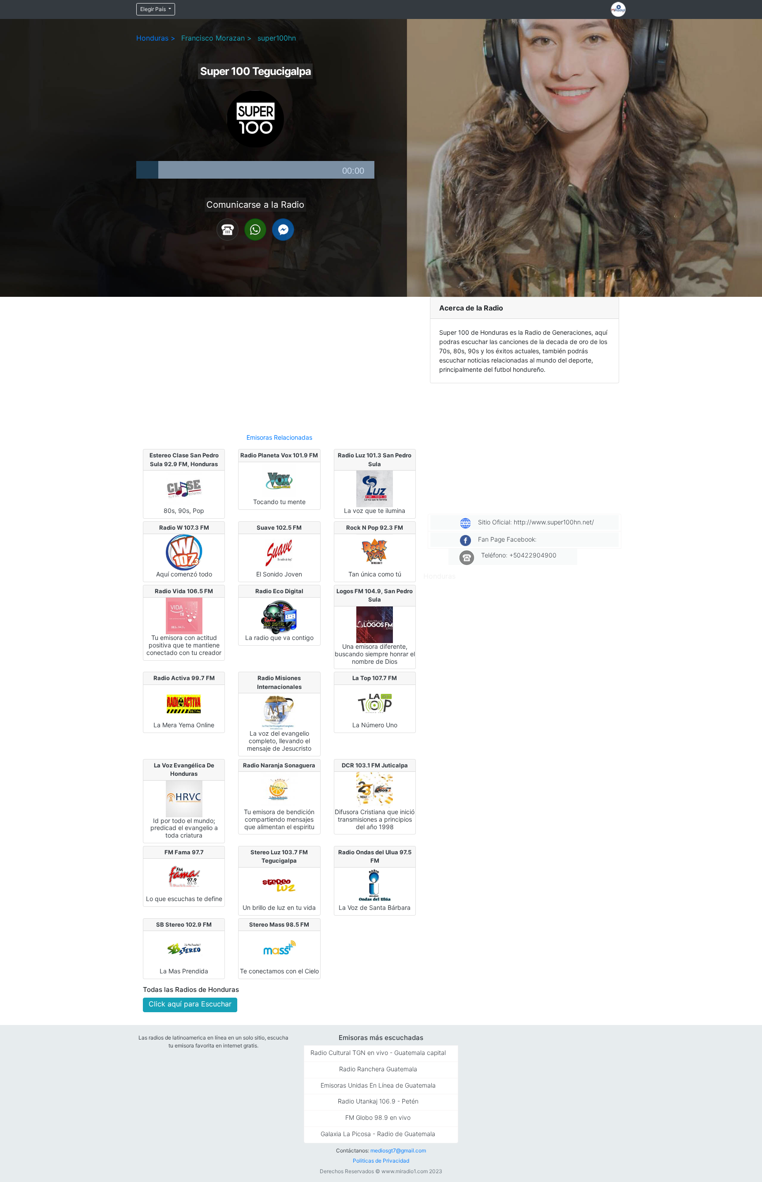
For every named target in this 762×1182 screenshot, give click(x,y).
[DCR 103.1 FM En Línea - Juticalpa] (374, 789)
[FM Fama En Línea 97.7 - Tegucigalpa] (184, 876)
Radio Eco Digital (279, 591)
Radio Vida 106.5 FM (184, 591)
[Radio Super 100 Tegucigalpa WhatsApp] (255, 228)
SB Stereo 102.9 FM (184, 924)
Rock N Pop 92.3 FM (374, 527)
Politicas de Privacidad (381, 1160)
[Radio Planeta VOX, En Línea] (279, 479)
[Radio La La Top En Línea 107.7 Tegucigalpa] (374, 702)
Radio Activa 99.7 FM (184, 677)
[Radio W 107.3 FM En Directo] (184, 551)
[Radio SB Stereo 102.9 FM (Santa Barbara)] (184, 948)
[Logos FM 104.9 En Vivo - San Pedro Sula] (374, 624)
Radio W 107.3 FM (184, 527)
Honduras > (156, 38)
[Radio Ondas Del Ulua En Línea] (374, 885)
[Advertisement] (279, 361)
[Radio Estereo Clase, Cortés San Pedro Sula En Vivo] (184, 488)
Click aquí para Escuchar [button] (190, 1003)
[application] (255, 170)
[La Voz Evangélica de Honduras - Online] (184, 797)
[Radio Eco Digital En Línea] (279, 615)
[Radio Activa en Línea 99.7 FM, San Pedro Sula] (184, 702)
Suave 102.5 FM (279, 527)
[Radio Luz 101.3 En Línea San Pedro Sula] (374, 488)
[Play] (147, 170)
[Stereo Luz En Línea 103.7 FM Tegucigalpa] (279, 885)
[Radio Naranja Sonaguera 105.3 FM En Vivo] (279, 789)
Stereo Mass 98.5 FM (279, 924)
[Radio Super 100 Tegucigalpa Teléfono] (228, 228)
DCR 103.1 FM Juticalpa (375, 765)
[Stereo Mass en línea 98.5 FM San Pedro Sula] (279, 948)
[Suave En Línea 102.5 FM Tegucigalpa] (279, 551)
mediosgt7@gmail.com (398, 1150)
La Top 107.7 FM (374, 677)
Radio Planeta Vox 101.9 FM (279, 455)
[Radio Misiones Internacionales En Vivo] (279, 711)
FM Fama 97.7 (184, 852)
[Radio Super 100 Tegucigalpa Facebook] (283, 228)
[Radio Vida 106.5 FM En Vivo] (184, 615)
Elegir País (153, 9)
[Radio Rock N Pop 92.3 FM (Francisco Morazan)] (374, 551)
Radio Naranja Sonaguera (279, 765)
